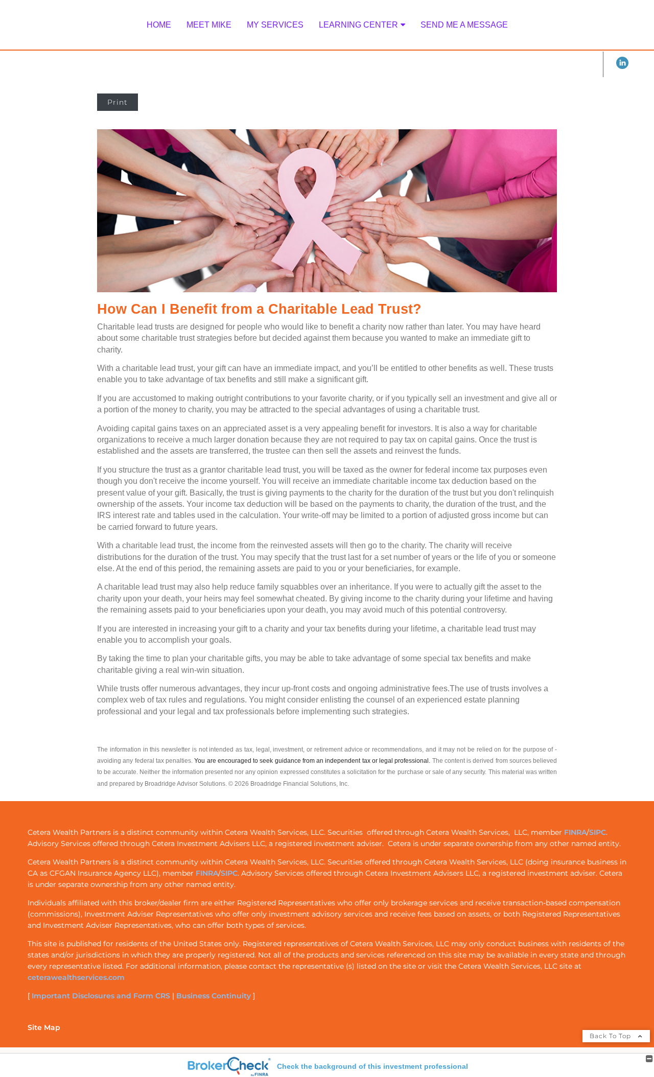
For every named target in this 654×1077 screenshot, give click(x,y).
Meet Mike (208, 24)
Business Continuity (213, 995)
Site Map (44, 1027)
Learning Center (358, 24)
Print (117, 102)
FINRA (575, 832)
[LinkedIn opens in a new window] (622, 66)
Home (159, 24)
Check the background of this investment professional (372, 1066)
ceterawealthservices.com (76, 977)
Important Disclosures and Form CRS (101, 995)
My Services (275, 24)
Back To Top (611, 1036)
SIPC (597, 832)
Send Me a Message (464, 24)
